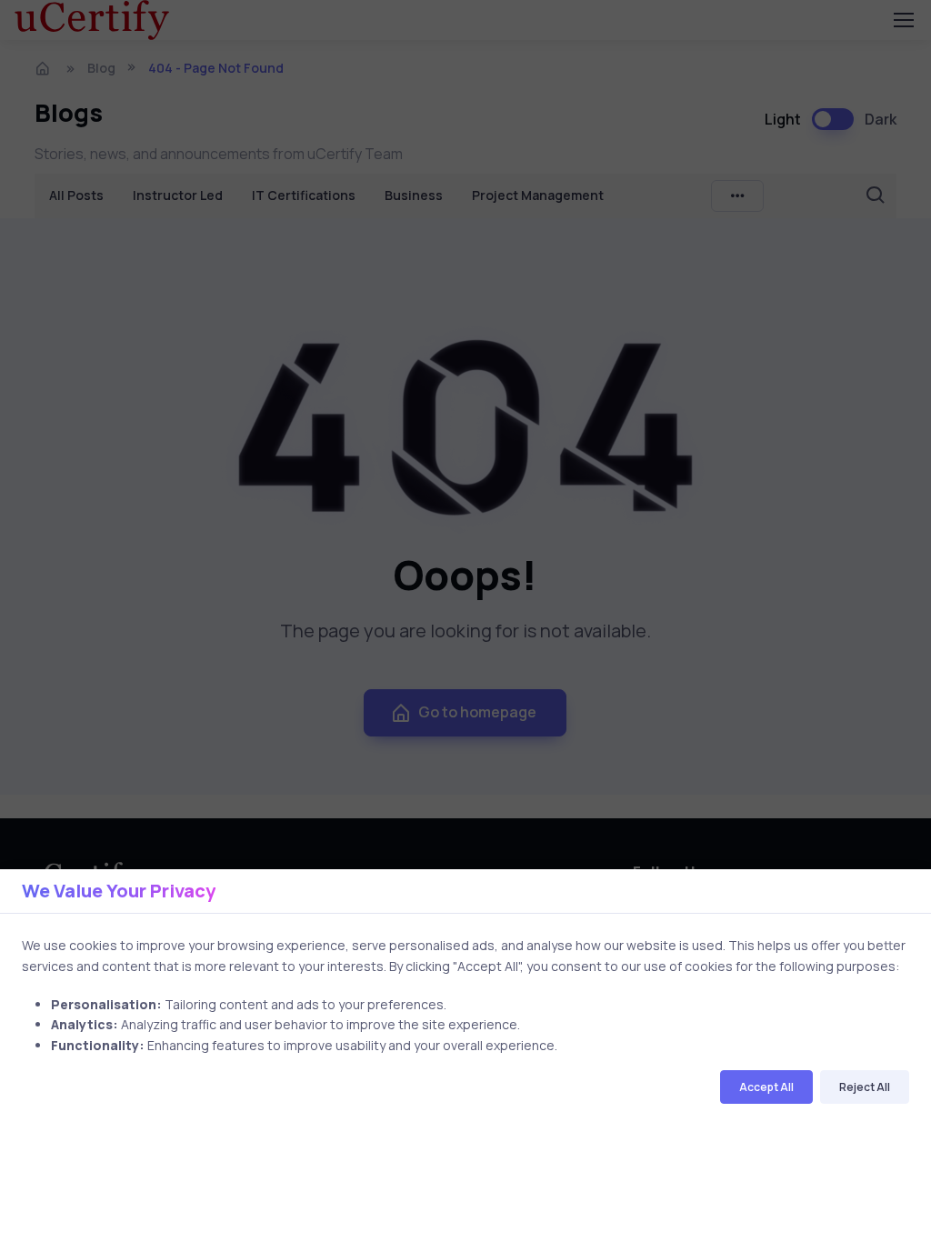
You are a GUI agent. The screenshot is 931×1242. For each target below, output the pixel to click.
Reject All (864, 1087)
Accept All (766, 1087)
